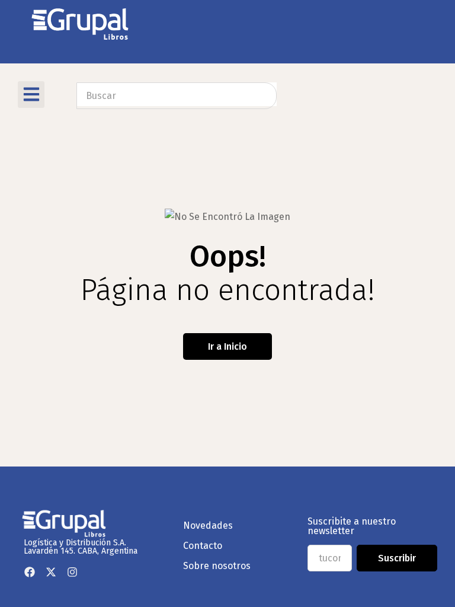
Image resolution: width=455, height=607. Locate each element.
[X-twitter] (51, 572)
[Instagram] (72, 572)
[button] (31, 94)
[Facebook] (29, 572)
